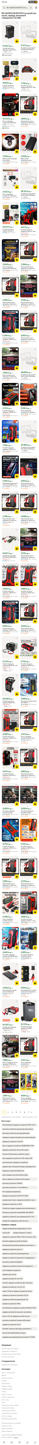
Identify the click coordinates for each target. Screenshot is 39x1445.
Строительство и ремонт (9, 1413)
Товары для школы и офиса (10, 1405)
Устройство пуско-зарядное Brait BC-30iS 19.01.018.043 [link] (28, 86)
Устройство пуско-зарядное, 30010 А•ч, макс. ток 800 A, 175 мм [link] (9, 774)
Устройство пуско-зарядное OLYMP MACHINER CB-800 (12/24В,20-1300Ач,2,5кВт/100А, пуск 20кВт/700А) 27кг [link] (28, 1027)
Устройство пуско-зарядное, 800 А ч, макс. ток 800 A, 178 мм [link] (28, 920)
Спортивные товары (8, 1408)
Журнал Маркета (7, 1431)
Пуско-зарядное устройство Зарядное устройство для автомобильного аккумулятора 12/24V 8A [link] (10, 195)
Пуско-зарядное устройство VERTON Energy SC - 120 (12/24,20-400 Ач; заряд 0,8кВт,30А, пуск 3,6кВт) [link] (10, 122)
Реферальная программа (9, 1365)
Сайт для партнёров (8, 1357)
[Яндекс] (16, 1438)
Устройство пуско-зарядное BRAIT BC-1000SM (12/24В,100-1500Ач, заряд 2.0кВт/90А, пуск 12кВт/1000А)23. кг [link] (9, 702)
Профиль (35, 1442)
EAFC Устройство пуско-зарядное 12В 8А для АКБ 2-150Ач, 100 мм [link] (10, 1063)
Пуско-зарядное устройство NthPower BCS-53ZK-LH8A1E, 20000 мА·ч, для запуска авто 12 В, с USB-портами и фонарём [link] (10, 267)
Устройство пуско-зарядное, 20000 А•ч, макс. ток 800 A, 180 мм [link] (10, 737)
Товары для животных (9, 1410)
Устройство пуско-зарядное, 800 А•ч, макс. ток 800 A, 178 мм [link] (28, 230)
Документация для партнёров (11, 1354)
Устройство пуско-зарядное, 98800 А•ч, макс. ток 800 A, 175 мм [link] (9, 411)
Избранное (19, 1442)
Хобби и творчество (8, 1397)
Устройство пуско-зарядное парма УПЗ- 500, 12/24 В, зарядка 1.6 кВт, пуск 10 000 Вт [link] (10, 49)
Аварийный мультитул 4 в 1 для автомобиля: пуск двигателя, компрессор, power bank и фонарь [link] (10, 484)
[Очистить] (30, 7)
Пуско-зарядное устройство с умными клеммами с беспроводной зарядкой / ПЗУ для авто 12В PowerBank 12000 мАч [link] (28, 411)
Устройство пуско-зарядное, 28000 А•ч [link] (9, 448)
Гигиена (4, 1381)
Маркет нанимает (7, 1428)
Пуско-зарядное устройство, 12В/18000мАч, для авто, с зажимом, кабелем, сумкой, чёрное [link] (28, 1063)
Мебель (4, 1375)
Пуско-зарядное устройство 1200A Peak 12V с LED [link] (28, 1098)
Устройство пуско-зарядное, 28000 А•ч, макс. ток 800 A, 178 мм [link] (9, 338)
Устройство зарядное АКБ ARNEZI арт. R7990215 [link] (9, 1028)
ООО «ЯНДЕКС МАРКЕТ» (15, 1435)
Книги (4, 1402)
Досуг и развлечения (8, 1372)
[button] (36, 7)
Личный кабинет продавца (10, 1348)
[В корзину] (17, 41)
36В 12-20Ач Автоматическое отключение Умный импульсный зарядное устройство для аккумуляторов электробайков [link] (28, 159)
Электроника (6, 1383)
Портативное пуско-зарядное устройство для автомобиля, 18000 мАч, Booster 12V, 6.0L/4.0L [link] (28, 122)
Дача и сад (5, 1400)
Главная (4, 1442)
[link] (19, 1125)
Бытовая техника (7, 1378)
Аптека (4, 1391)
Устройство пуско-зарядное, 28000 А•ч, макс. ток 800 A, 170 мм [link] (28, 664)
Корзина (27, 1442)
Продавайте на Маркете (9, 1351)
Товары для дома (7, 1389)
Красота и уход (6, 1394)
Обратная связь (7, 1426)
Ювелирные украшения (9, 1419)
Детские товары (7, 1416)
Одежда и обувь (7, 1386)
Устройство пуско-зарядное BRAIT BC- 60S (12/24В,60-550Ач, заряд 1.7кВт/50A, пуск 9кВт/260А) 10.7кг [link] (10, 664)
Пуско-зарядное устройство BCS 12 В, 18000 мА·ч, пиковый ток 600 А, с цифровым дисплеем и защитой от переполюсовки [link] (28, 737)
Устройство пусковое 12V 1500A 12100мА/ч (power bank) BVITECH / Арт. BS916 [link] (9, 556)
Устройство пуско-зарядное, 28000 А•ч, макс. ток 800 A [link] (27, 847)
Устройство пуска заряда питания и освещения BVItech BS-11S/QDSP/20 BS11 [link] (9, 86)
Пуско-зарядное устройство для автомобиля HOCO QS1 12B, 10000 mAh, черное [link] (10, 920)
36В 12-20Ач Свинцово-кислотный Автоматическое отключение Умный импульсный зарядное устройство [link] (9, 159)
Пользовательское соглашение (11, 1423)
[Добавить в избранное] (17, 22)
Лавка (12, 1442)
